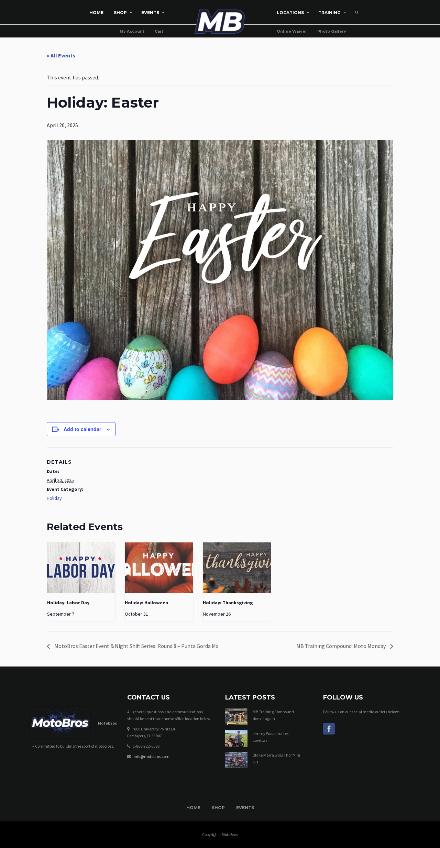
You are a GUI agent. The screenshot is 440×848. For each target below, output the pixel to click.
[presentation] (81, 568)
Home (193, 807)
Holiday (54, 498)
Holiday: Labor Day (68, 602)
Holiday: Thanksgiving (228, 602)
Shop (218, 807)
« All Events (61, 55)
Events (245, 807)
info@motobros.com (151, 756)
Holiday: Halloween (146, 602)
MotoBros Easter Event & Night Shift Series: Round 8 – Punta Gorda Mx (135, 645)
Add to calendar (82, 429)
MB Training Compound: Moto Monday (341, 645)
